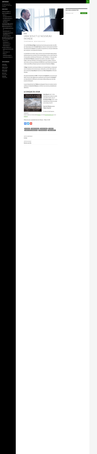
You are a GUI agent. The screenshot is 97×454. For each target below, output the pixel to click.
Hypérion (39, 114)
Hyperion (51, 128)
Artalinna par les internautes (8, 49)
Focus (25, 33)
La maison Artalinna (5, 47)
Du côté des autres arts (7, 18)
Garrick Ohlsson (35, 128)
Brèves (4, 15)
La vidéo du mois (6, 20)
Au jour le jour (5, 52)
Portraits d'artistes (6, 35)
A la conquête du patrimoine (8, 28)
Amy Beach (27, 128)
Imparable (4, 76)
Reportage (5, 21)
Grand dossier (5, 42)
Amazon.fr (26, 116)
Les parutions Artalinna (7, 57)
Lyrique (28, 137)
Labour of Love (5, 67)
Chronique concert (6, 16)
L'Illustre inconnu (6, 43)
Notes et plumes (6, 45)
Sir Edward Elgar (42, 130)
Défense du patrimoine (6, 26)
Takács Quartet (51, 130)
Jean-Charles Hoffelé (40, 41)
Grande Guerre (44, 128)
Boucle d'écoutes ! (6, 31)
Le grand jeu (4, 64)
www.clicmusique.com (49, 114)
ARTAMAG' (5, 1)
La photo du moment (7, 55)
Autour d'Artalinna (5, 13)
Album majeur (4, 70)
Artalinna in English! (6, 11)
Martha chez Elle (27, 142)
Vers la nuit (4, 73)
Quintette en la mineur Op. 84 (31, 130)
